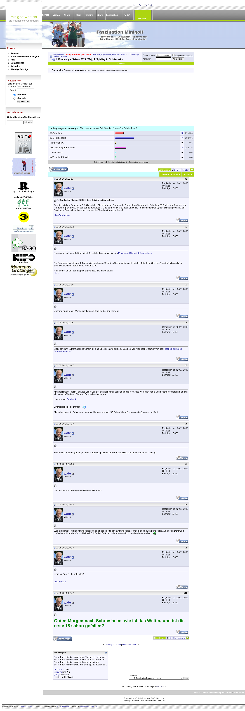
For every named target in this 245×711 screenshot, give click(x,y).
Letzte (185, 170)
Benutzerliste (17, 63)
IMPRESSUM (26, 706)
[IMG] (56, 674)
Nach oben (239, 692)
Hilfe (13, 59)
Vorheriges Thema (113, 645)
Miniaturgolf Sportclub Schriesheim (135, 253)
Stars (100, 15)
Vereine (89, 15)
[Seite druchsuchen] (145, 5)
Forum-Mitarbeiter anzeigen (25, 56)
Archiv (229, 692)
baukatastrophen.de (88, 706)
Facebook (71, 399)
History (77, 15)
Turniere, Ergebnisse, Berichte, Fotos (109, 54)
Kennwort (147, 59)
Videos (56, 15)
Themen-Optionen (169, 174)
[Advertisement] (121, 100)
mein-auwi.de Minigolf (213, 692)
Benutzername (149, 55)
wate (67, 188)
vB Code (58, 669)
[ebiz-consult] (23, 153)
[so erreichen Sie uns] (134, 5)
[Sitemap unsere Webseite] (151, 5)
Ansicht (186, 174)
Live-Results (60, 581)
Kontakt (15, 53)
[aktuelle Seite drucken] (139, 5)
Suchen (121, 64)
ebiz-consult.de (63, 706)
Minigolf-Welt (58, 54)
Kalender (15, 66)
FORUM (142, 18)
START (45, 15)
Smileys (58, 672)
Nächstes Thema (129, 645)
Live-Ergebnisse (62, 215)
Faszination (112, 15)
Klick (56, 273)
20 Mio (67, 15)
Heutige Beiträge (19, 69)
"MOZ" (127, 15)
